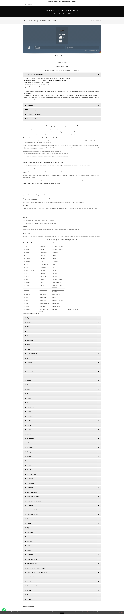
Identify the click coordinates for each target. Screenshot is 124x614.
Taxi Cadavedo (27, 282)
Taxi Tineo (26, 273)
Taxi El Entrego (43, 300)
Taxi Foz (25, 255)
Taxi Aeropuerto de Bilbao (57, 246)
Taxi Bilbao (54, 270)
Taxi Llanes (42, 279)
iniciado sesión (34, 609)
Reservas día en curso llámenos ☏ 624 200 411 (62, 1)
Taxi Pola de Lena (43, 246)
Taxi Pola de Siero (43, 252)
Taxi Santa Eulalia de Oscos (57, 300)
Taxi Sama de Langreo (44, 303)
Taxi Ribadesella (43, 276)
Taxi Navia (26, 267)
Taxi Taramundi (27, 261)
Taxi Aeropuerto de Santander (72, 309)
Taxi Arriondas (55, 252)
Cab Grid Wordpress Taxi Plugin (94, 50)
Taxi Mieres (42, 249)
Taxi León (53, 264)
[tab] (62, 75)
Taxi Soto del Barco (44, 264)
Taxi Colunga (42, 273)
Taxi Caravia (54, 309)
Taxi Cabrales (42, 285)
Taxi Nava (26, 264)
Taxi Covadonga (43, 297)
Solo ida (29, 48)
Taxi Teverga (26, 290)
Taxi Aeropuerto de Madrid (57, 249)
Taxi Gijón (54, 258)
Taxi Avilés (26, 279)
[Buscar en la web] (99, 4)
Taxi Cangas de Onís (44, 294)
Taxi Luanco (42, 255)
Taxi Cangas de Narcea (29, 270)
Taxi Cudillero (27, 276)
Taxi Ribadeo (26, 252)
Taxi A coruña (54, 267)
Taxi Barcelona (55, 276)
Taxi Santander (55, 261)
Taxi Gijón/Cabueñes (56, 306)
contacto (42, 175)
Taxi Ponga (26, 303)
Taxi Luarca (26, 285)
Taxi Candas (42, 258)
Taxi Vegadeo (26, 249)
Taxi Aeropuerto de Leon (57, 279)
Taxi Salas (26, 297)
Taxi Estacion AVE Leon (56, 282)
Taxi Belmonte (27, 294)
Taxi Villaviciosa (43, 267)
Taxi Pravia (26, 300)
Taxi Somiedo (27, 309)
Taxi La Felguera (43, 306)
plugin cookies (120, 612)
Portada (81, 20)
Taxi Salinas (42, 261)
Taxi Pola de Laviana (56, 294)
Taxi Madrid (54, 273)
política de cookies (89, 611)
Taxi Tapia (26, 246)
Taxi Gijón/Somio (55, 303)
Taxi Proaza (26, 306)
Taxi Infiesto (42, 270)
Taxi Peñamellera (43, 290)
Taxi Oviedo (54, 255)
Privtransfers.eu (28, 140)
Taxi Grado (54, 297)
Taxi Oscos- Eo (27, 258)
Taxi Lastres (42, 282)
